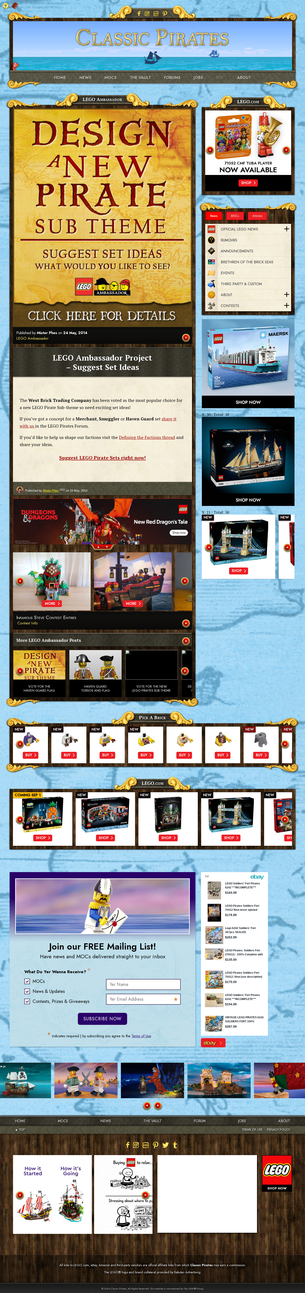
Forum (200, 1121)
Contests (230, 305)
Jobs (198, 78)
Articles (257, 216)
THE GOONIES (248, 163)
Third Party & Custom (241, 284)
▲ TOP (20, 1129)
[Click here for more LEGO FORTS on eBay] (213, 1042)
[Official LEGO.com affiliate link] (248, 142)
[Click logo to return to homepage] (152, 35)
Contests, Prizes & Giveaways (61, 1001)
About (244, 78)
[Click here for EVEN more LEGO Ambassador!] (186, 641)
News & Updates (49, 991)
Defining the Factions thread (147, 437)
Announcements (237, 251)
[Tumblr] (175, 1145)
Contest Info (27, 623)
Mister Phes (47, 332)
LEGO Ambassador (32, 338)
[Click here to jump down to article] (102, 217)
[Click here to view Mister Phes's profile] (19, 490)
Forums (172, 78)
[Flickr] (156, 13)
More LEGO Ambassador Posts (48, 640)
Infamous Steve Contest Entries (46, 617)
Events (227, 273)
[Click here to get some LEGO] (248, 363)
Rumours (229, 240)
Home (60, 78)
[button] (95, 548)
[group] (102, 503)
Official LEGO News (239, 229)
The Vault (152, 1121)
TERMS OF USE (252, 1129)
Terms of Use (141, 1036)
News (85, 78)
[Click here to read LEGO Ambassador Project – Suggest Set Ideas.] (186, 338)
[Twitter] (165, 1145)
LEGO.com (152, 783)
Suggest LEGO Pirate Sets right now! (102, 458)
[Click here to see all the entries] (186, 623)
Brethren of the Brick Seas (247, 262)
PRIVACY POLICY (278, 1129)
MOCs (110, 78)
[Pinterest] (165, 13)
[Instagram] (147, 13)
